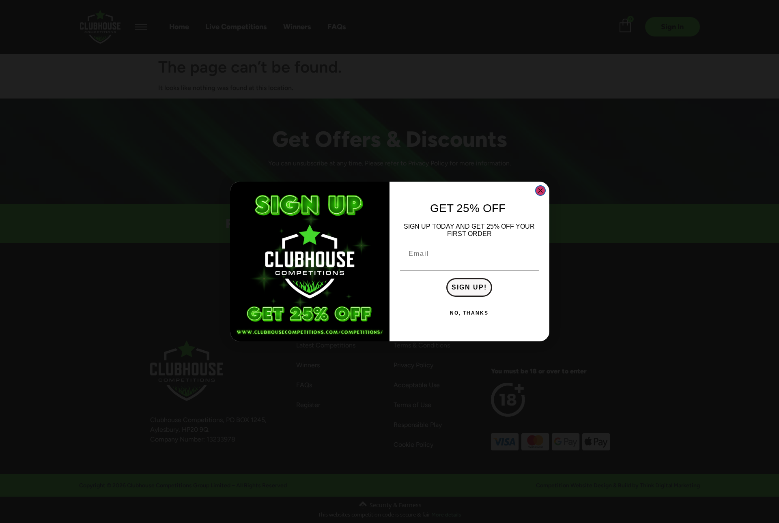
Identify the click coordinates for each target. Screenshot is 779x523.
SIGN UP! (469, 287)
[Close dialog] (540, 190)
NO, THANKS (469, 313)
